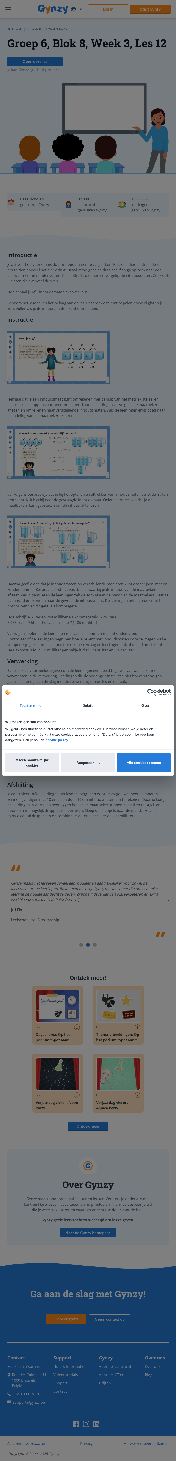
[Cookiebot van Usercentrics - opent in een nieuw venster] (151, 692)
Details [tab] (88, 705)
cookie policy (57, 740)
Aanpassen (85, 763)
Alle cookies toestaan (144, 763)
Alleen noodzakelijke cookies (32, 762)
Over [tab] (145, 705)
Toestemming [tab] (30, 705)
